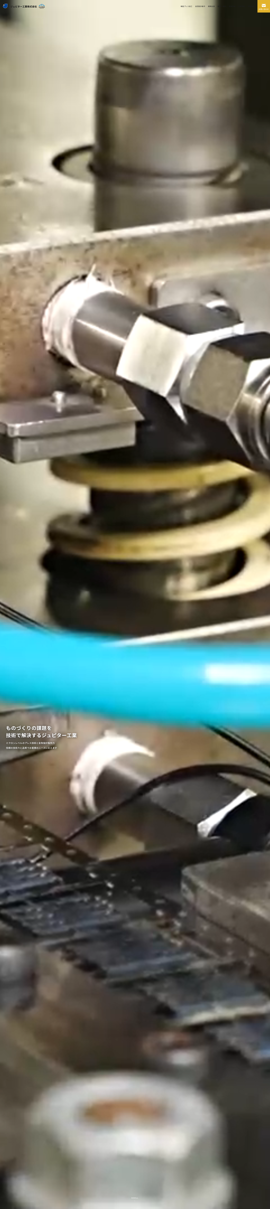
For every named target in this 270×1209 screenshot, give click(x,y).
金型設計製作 (200, 6)
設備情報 (232, 6)
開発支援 (211, 6)
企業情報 (241, 6)
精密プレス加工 (186, 6)
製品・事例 (222, 6)
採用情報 (251, 6)
